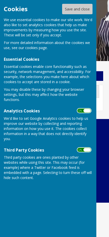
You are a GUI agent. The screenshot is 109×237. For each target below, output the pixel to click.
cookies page (36, 47)
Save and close (77, 9)
